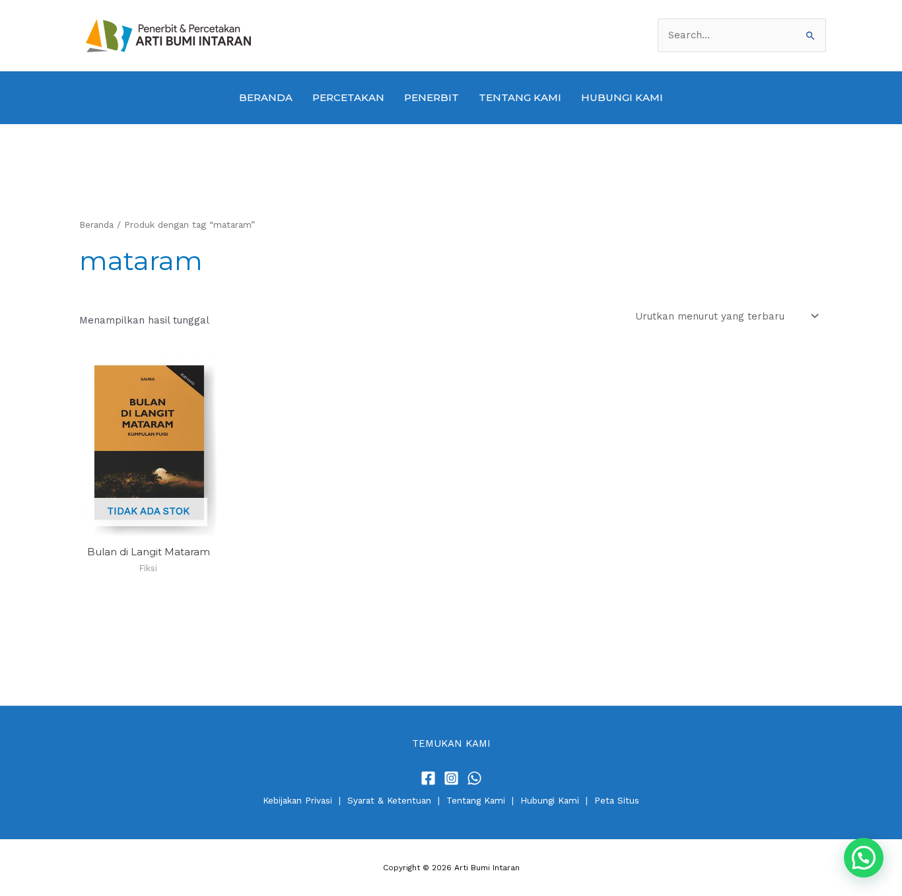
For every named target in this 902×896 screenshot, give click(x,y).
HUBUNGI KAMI (622, 97)
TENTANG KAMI (520, 97)
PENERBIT (431, 97)
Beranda (96, 224)
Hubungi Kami (549, 801)
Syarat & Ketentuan (389, 801)
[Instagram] (451, 778)
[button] (864, 858)
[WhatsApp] (474, 778)
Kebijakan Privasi (297, 801)
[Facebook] (428, 778)
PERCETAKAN (348, 97)
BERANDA (266, 97)
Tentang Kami (475, 801)
